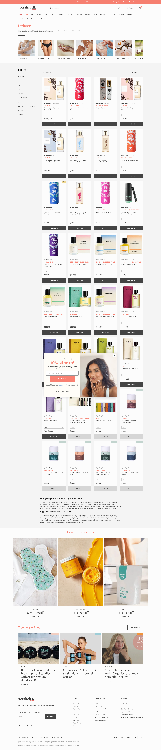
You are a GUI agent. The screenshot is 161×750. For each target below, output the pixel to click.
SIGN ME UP (62, 379)
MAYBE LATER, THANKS (62, 391)
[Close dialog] (114, 355)
